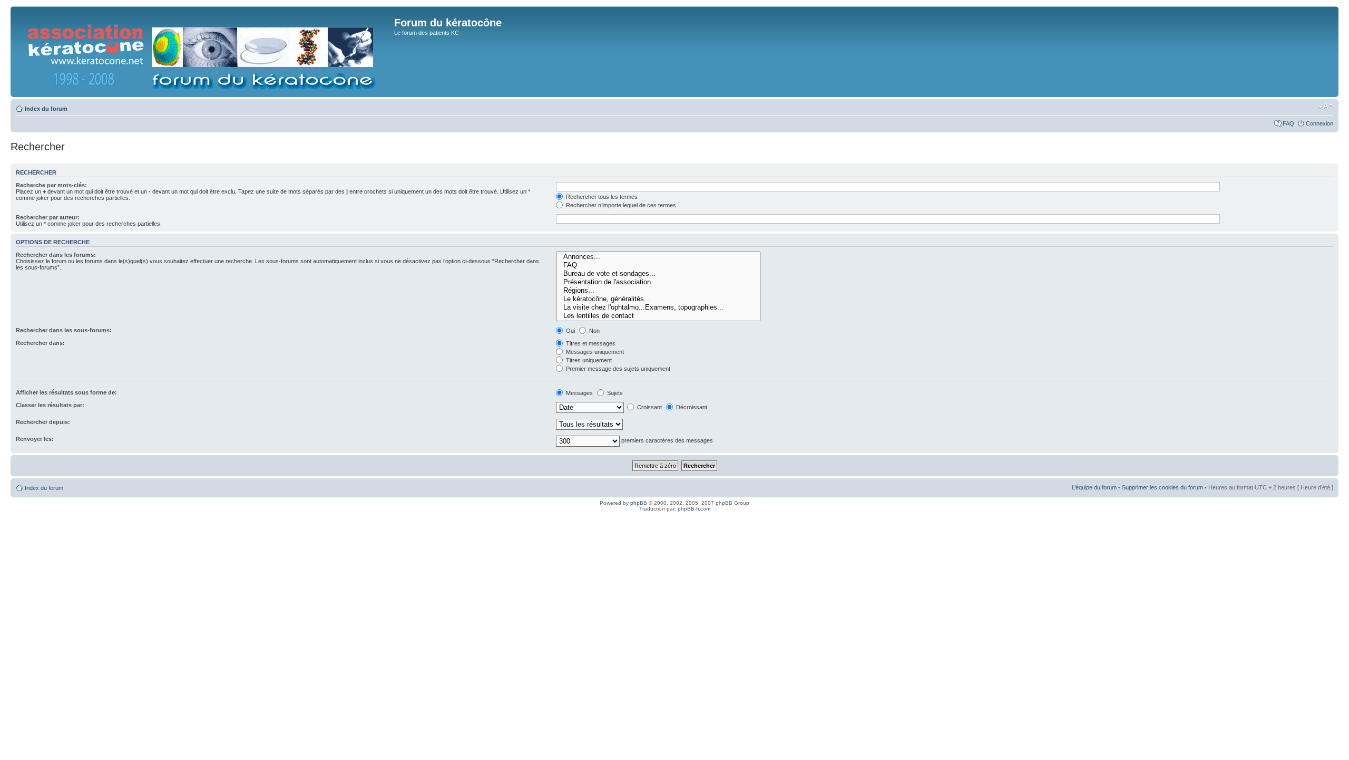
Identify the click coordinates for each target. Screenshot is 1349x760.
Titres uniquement (588, 360)
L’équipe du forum (1094, 487)
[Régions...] (658, 290)
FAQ (1288, 123)
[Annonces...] (658, 257)
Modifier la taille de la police (1325, 106)
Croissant (649, 407)
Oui (569, 331)
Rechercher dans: (40, 343)
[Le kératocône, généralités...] (658, 299)
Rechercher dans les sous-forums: (64, 330)
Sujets (614, 393)
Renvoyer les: (35, 439)
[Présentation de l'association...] (658, 282)
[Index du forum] (203, 51)
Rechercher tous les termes (601, 197)
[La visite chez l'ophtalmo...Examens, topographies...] (658, 307)
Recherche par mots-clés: (51, 185)
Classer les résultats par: (50, 405)
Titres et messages (589, 343)
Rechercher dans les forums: (56, 255)
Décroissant (690, 407)
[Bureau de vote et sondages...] (658, 274)
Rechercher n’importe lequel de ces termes (620, 205)
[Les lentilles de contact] (658, 316)
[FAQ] (658, 265)
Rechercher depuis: (43, 422)
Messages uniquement (594, 352)
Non (594, 331)
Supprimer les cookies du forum (1162, 487)
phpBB (638, 503)
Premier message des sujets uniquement (617, 368)
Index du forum (46, 108)
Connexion (1319, 123)
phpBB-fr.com (694, 509)
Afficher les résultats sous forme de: (66, 392)
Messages (578, 393)
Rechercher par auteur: (48, 217)
